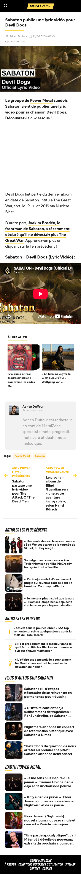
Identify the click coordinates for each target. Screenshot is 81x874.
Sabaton (13, 106)
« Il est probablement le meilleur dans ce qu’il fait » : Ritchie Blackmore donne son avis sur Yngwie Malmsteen (43, 647)
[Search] (20, 6)
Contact (35, 868)
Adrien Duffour (18, 36)
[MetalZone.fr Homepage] (40, 6)
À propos (10, 864)
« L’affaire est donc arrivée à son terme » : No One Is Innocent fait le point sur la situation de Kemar (43, 663)
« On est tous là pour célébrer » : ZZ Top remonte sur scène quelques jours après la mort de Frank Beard (43, 631)
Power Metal (41, 100)
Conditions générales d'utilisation (40, 864)
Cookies (47, 868)
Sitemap (70, 864)
